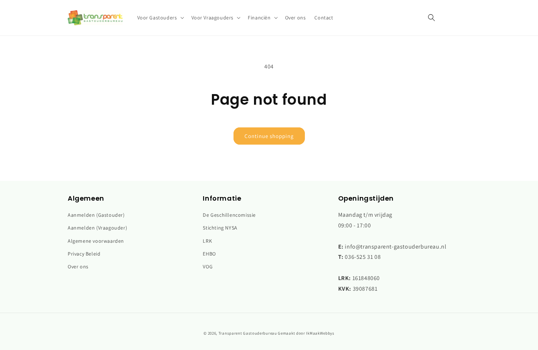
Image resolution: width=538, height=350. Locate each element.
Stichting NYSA (220, 227)
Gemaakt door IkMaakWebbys (306, 333)
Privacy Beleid (84, 253)
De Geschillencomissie (229, 215)
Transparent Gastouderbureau (247, 333)
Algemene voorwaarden (96, 241)
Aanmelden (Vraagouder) (97, 227)
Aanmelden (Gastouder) (96, 215)
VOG (208, 266)
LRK (207, 241)
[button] (160, 17)
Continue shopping (269, 136)
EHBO (209, 253)
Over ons (78, 266)
